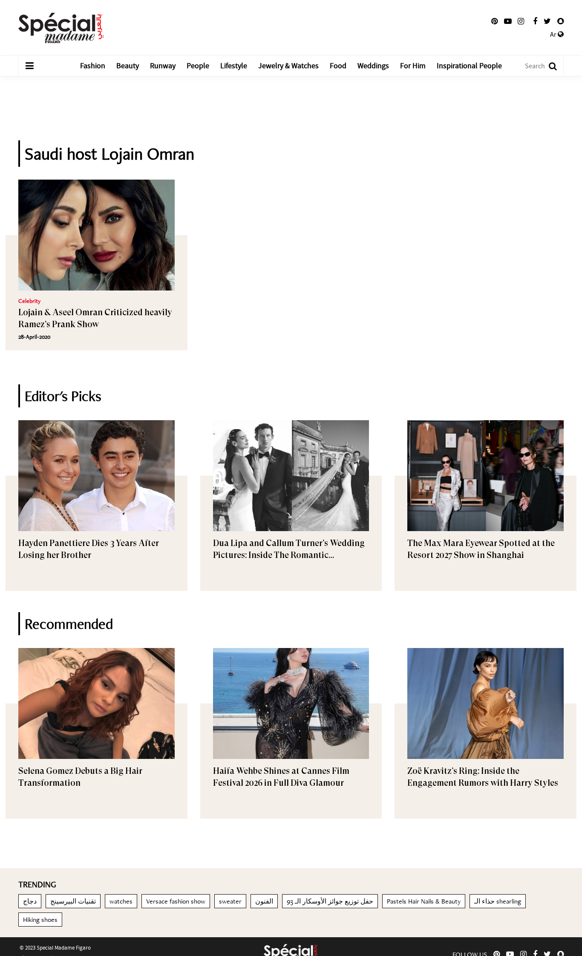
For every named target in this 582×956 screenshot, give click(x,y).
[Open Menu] (29, 66)
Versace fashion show (175, 901)
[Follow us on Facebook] (535, 21)
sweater (230, 901)
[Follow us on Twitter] (547, 21)
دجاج (30, 901)
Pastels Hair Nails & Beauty (424, 901)
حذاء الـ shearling (497, 901)
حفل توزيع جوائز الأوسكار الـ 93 (330, 901)
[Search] (548, 65)
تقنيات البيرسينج (73, 901)
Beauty (127, 66)
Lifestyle (233, 66)
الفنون (264, 901)
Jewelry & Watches (288, 66)
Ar (554, 34)
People (198, 66)
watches (121, 901)
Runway (163, 66)
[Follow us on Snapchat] (560, 21)
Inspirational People (469, 66)
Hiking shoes (40, 919)
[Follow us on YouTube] (508, 21)
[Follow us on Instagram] (521, 21)
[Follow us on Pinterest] (494, 21)
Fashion (92, 66)
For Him (413, 66)
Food (338, 66)
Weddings (373, 66)
